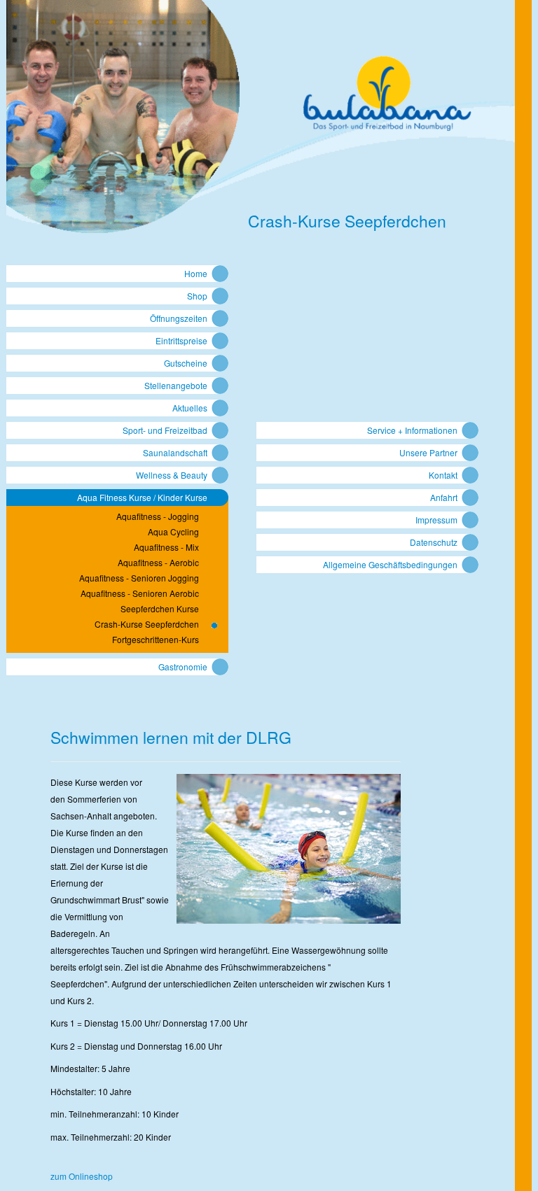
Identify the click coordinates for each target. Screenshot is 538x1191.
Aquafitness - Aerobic (158, 563)
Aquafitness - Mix (166, 547)
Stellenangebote (175, 385)
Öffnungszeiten (178, 318)
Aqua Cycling (173, 532)
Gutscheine (185, 363)
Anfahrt (443, 497)
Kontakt (443, 475)
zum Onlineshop (81, 1176)
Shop (197, 296)
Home (195, 273)
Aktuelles (189, 408)
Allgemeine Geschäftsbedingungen (390, 564)
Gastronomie (182, 666)
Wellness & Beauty (171, 475)
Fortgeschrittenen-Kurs (155, 639)
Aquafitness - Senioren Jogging (139, 578)
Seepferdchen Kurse (159, 609)
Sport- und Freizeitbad (165, 430)
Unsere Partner (428, 452)
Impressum (436, 520)
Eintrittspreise (181, 340)
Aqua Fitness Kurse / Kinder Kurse (142, 497)
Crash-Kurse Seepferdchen (147, 624)
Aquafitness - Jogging (157, 516)
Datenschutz (433, 542)
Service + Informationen (412, 430)
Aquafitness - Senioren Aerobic (140, 593)
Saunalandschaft (175, 452)
